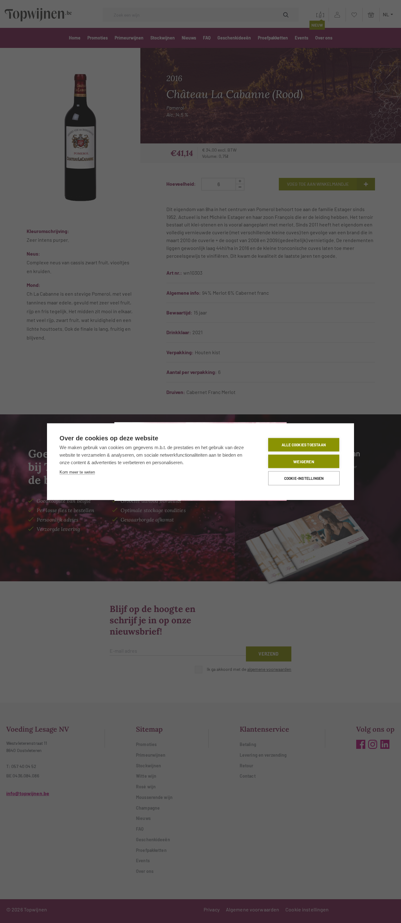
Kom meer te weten (77, 471)
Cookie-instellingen (304, 478)
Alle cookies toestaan (304, 445)
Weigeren (303, 461)
